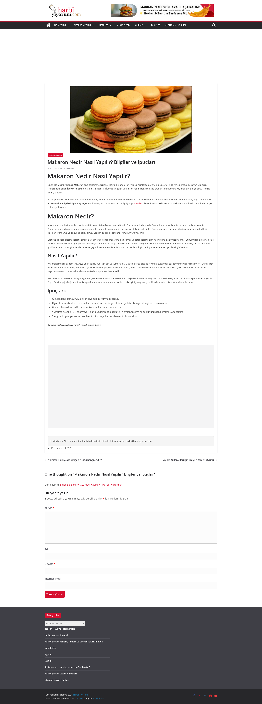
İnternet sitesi (52, 578)
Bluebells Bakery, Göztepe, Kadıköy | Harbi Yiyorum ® (90, 484)
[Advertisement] (131, 51)
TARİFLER (155, 25)
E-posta (50, 564)
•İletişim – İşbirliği (175, 25)
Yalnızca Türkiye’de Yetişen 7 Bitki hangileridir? (75, 460)
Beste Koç (70, 168)
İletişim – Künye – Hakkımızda (60, 628)
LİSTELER (103, 25)
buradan (138, 203)
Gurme (139, 25)
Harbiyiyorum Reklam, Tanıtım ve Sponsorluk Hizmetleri (74, 641)
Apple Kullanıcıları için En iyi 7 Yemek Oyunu (188, 460)
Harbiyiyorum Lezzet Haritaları (61, 673)
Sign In (48, 654)
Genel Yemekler (55, 155)
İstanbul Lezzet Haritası (57, 680)
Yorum (49, 508)
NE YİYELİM (60, 25)
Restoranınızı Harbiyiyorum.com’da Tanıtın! (67, 667)
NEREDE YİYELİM (82, 25)
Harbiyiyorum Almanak (57, 635)
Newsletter (50, 648)
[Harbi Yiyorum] (48, 25)
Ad (47, 549)
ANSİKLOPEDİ (123, 25)
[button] (67, 25)
